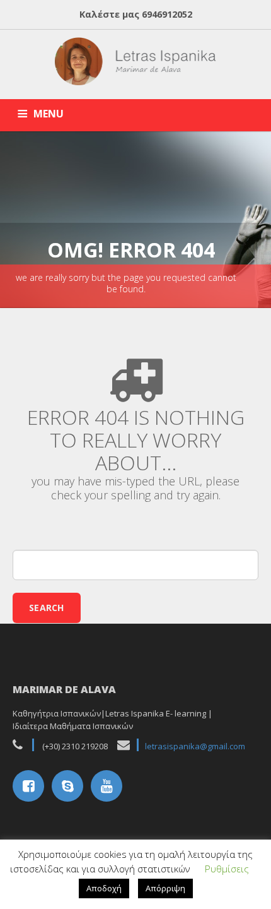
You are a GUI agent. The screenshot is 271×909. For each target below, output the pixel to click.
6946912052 (167, 14)
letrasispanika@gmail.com (195, 746)
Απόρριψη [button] (165, 888)
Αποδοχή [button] (104, 888)
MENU (48, 114)
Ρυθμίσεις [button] (227, 868)
